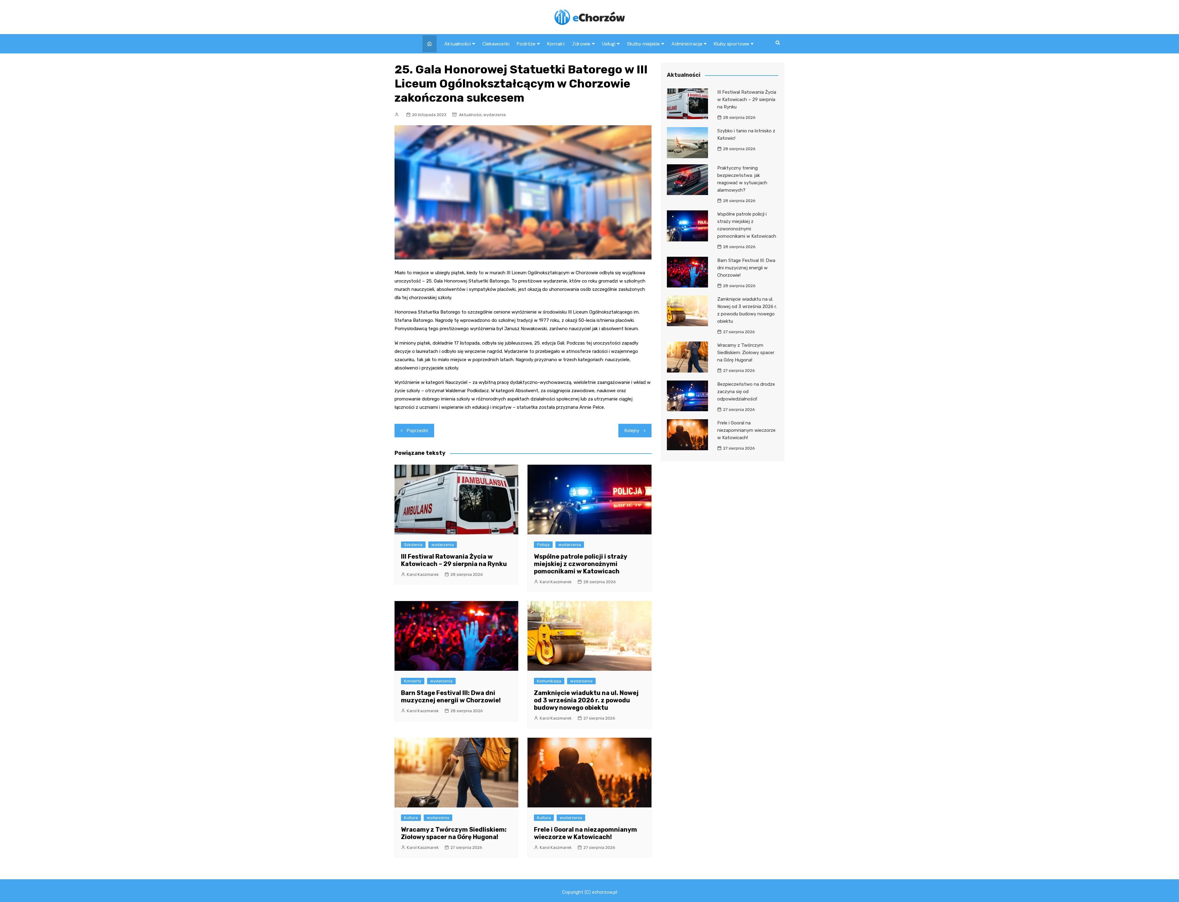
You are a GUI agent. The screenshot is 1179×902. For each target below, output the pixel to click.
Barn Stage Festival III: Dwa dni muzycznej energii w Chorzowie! (451, 696)
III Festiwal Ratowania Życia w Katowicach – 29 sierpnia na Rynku (454, 560)
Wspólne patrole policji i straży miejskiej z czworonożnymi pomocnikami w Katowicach (580, 564)
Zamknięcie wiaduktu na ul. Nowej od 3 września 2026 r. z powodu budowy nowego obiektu (586, 700)
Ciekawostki (495, 44)
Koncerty (412, 681)
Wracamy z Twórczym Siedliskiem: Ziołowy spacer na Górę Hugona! (454, 833)
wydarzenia (494, 114)
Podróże (526, 44)
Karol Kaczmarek (423, 574)
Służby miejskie (643, 44)
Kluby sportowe (731, 44)
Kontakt (556, 44)
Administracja (686, 44)
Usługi (608, 44)
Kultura (411, 817)
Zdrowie (581, 44)
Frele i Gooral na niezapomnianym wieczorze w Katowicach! (585, 833)
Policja (543, 544)
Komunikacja (549, 681)
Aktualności (457, 44)
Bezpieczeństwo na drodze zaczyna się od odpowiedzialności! (746, 391)
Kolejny (632, 431)
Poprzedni (417, 431)
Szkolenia (413, 544)
